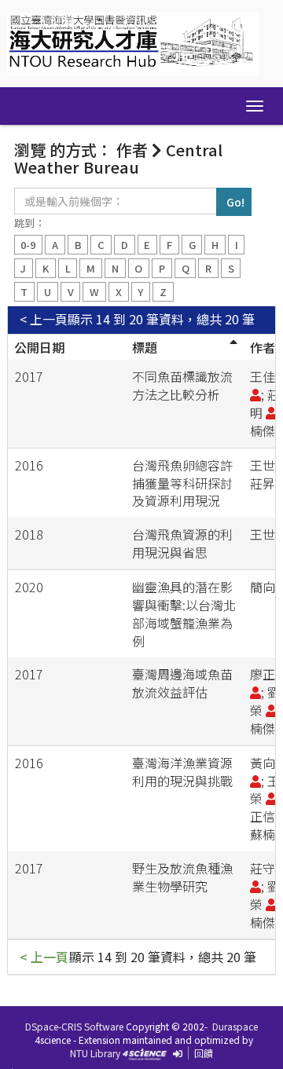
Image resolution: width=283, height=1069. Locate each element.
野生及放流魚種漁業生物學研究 (182, 876)
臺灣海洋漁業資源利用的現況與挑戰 (182, 771)
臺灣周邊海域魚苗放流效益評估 (182, 682)
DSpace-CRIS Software (74, 1026)
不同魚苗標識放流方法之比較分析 (182, 385)
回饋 (203, 1053)
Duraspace (235, 1026)
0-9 (27, 244)
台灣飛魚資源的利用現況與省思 (182, 543)
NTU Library (95, 1053)
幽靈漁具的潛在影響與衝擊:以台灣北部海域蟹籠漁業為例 (184, 613)
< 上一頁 (44, 319)
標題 (144, 347)
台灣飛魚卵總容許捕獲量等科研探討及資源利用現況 (182, 483)
